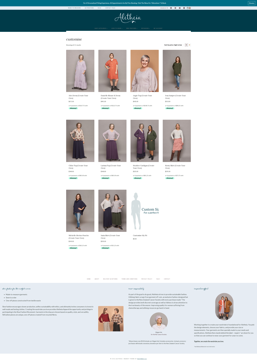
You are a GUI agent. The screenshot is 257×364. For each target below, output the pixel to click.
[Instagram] (184, 8)
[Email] (179, 8)
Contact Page (110, 8)
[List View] (189, 44)
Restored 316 (142, 358)
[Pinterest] (175, 8)
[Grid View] (186, 44)
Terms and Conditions (129, 279)
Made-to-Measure (74, 8)
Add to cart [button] (80, 114)
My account (158, 28)
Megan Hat (159, 332)
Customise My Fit (140, 235)
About (97, 279)
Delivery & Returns (110, 279)
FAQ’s (158, 279)
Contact (167, 279)
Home (89, 279)
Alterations (89, 8)
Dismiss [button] (251, 3)
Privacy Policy (146, 279)
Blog (99, 8)
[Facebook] (171, 8)
